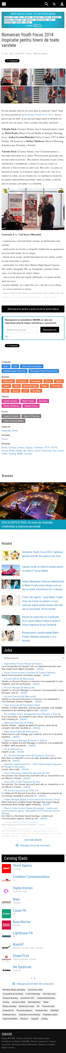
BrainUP (18, 944)
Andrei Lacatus (10, 400)
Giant (6, 366)
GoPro (59, 381)
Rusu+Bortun (22, 922)
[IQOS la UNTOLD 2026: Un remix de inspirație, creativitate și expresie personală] (33, 505)
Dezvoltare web (49, 993)
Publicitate (17, 869)
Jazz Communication (31, 366)
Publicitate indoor (9, 1014)
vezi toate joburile (33, 839)
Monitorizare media (26, 1006)
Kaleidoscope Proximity (14, 370)
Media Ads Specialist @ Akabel (18, 722)
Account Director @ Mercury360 (19, 678)
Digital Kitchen (23, 888)
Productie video (41, 1010)
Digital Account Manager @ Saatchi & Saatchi (25, 740)
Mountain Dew (30, 385)
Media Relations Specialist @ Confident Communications (30, 828)
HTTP (46, 447)
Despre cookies (8, 1047)
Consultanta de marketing (13, 993)
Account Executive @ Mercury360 (20, 696)
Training (44, 1018)
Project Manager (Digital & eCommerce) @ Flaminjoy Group (31, 799)
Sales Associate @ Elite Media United (22, 705)
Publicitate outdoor (50, 1014)
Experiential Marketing (46, 998)
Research (24, 1018)
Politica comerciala (39, 1041)
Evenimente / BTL (27, 998)
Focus (29, 53)
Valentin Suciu (31, 405)
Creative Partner (11, 416)
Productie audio (48, 1006)
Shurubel (43, 400)
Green (6, 385)
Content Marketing (33, 993)
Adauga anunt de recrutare (34, 845)
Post (54, 450)
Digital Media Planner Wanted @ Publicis (23, 663)
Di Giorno (22, 381)
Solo (6, 390)
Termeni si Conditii (46, 1044)
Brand (4, 447)
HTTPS (54, 447)
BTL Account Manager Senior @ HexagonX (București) (29, 755)
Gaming (6, 1002)
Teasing (12, 453)
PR (14, 880)
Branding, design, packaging (32, 948)
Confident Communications (31, 877)
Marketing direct (34, 1002)
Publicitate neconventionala (29, 1014)
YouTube (36, 390)
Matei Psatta (28, 400)
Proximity (56, 385)
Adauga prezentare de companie (35, 983)
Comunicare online (20, 891)
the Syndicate (22, 967)
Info (6, 336)
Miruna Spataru (41, 53)
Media (19, 450)
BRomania (8, 381)
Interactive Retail (18, 1002)
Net (24, 450)
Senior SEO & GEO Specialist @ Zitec (22, 781)
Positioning (46, 450)
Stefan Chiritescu (12, 405)
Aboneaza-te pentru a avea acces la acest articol (33, 309)
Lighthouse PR (23, 933)
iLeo (15, 366)
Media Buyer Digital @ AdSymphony (21, 731)
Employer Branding (10, 998)
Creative (21, 447)
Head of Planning (31, 416)
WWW (20, 453)
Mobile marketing (9, 1006)
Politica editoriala (24, 1038)
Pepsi (44, 385)
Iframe (5, 450)
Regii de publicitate (10, 1018)
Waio (16, 899)
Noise (30, 450)
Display (29, 447)
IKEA (16, 385)
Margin (12, 450)
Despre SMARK (8, 1038)
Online (15, 430)
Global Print (21, 956)
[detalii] (40, 668)
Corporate (6, 430)
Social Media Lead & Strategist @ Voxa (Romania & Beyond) (32, 713)
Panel (37, 450)
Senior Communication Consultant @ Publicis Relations (30, 672)
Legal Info (6, 1044)
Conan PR (19, 911)
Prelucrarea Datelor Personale (24, 1044)
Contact (52, 1041)
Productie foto (8, 1010)
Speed (15, 390)
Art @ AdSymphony (13, 749)
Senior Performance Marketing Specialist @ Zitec (27, 772)
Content (12, 447)
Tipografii (32, 959)
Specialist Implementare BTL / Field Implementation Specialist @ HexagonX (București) (32, 765)
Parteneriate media (41, 1038)
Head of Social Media (13, 420)
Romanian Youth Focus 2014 (39, 114)
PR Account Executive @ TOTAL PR (21, 790)
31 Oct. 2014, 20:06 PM (13, 53)
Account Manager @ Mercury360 (19, 687)
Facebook (36, 381)
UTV (25, 390)
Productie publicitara (20, 959)
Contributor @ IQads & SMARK (16, 1041)
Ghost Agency (22, 865)
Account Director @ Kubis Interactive (21, 822)
